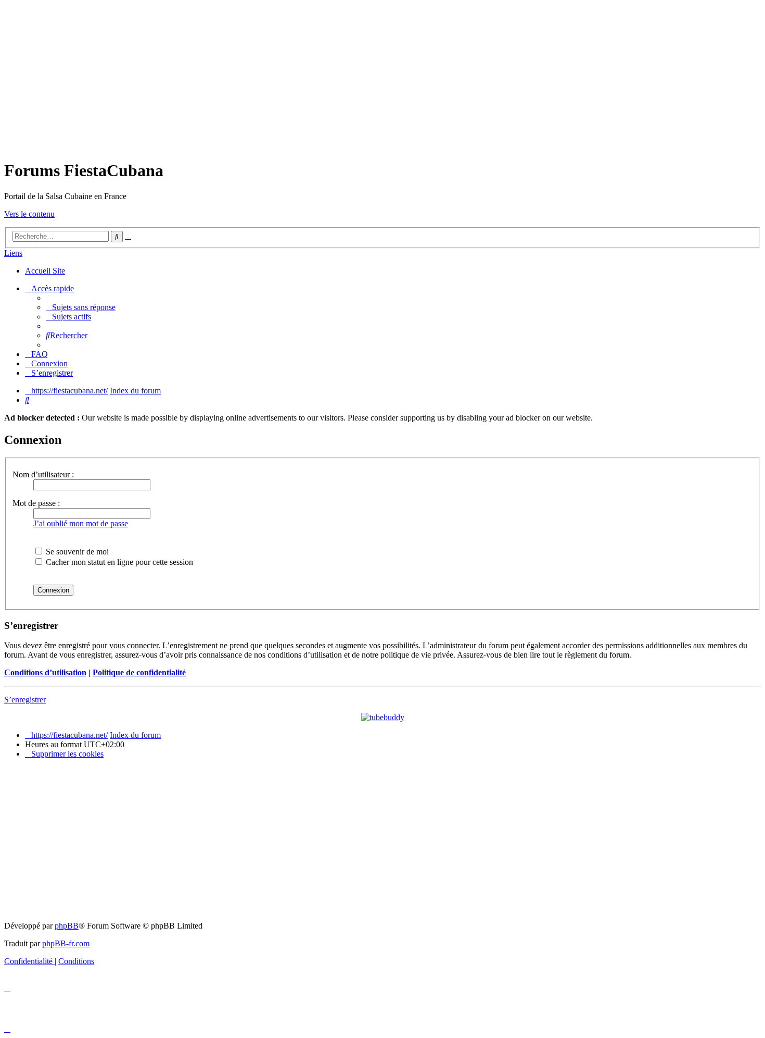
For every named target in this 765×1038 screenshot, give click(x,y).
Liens (13, 253)
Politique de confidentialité (139, 672)
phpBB (67, 925)
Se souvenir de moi (76, 551)
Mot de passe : (36, 503)
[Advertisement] (382, 77)
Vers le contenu (29, 213)
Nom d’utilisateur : (43, 474)
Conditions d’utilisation (45, 672)
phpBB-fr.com (66, 943)
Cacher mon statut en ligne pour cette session (118, 562)
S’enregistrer (25, 699)
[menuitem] (81, 307)
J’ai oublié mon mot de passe (80, 523)
